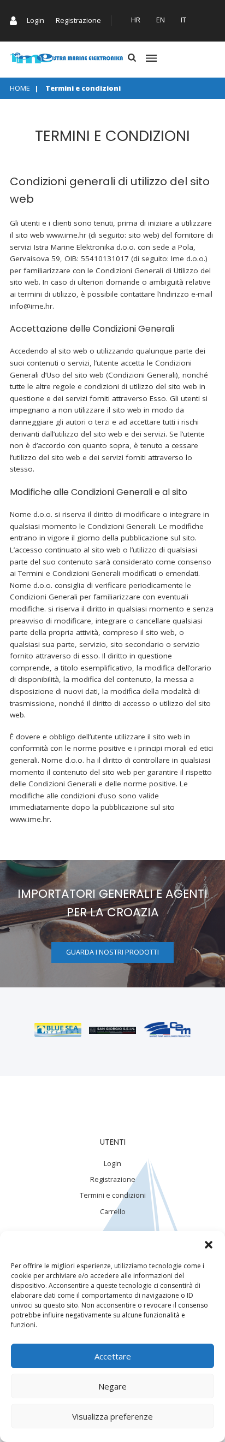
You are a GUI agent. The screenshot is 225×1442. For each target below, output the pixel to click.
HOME (20, 88)
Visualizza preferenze (112, 1416)
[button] (208, 1244)
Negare (112, 1386)
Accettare (112, 1356)
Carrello (113, 1211)
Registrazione (78, 20)
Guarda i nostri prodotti (112, 952)
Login (35, 20)
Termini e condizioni (113, 1195)
